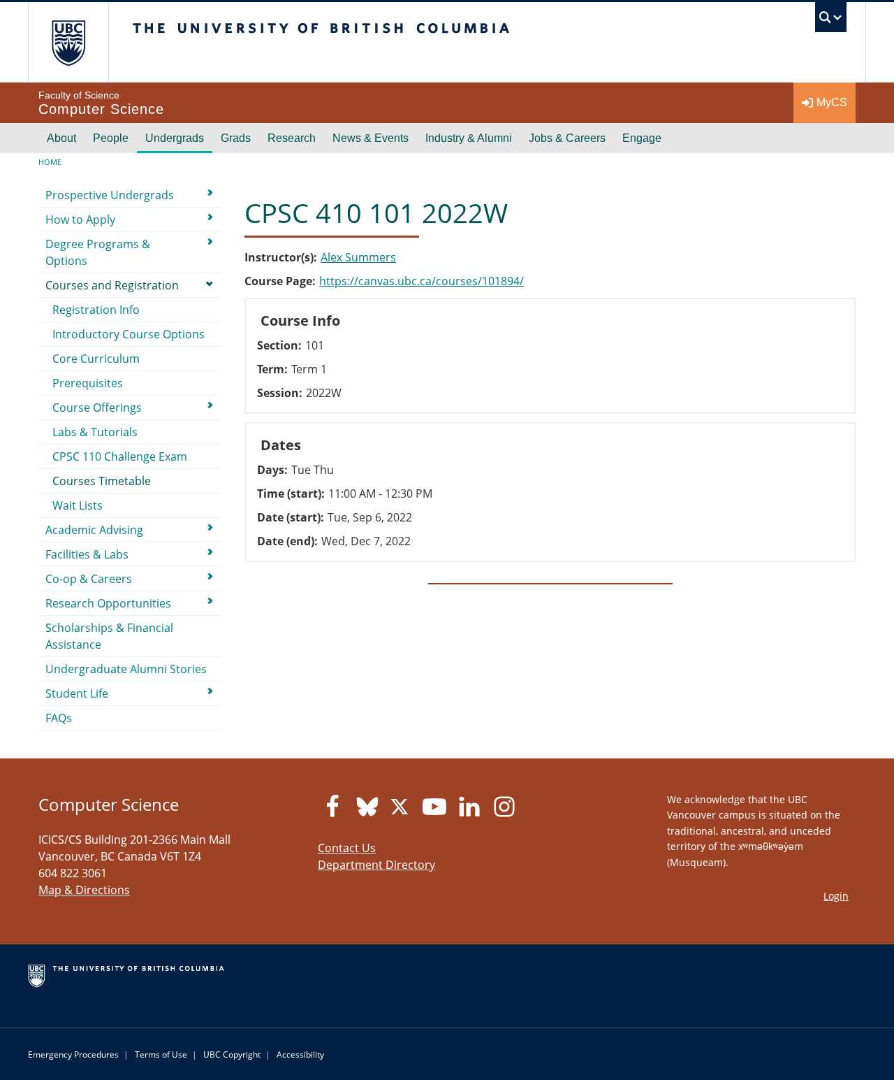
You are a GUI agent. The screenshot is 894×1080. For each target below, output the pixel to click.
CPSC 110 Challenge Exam (119, 456)
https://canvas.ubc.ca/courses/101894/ (421, 281)
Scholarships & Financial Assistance (109, 636)
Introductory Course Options (128, 334)
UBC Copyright (232, 1054)
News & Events (370, 138)
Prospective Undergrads (109, 195)
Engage (641, 138)
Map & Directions (84, 890)
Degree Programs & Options (97, 252)
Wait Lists (77, 505)
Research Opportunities (108, 603)
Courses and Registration (112, 285)
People (111, 138)
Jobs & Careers (567, 138)
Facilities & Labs (87, 554)
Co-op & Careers (88, 578)
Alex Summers (358, 257)
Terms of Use (161, 1054)
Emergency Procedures (73, 1054)
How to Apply (80, 219)
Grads (236, 138)
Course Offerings (97, 407)
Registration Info (96, 309)
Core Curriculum (96, 358)
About (61, 138)
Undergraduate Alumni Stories (126, 669)
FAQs (58, 718)
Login (836, 895)
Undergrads (174, 138)
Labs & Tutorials (95, 432)
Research (292, 138)
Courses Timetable (101, 481)
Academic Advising (94, 530)
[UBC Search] (831, 20)
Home (49, 162)
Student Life (76, 693)
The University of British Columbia (68, 42)
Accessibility (300, 1054)
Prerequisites (87, 383)
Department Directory (376, 864)
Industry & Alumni (468, 138)
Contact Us (347, 848)
